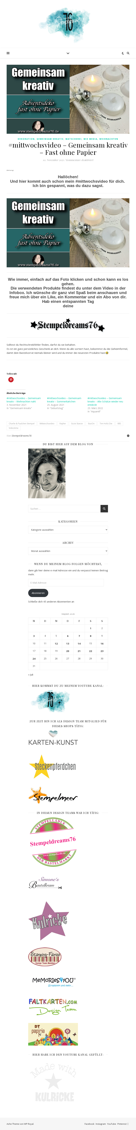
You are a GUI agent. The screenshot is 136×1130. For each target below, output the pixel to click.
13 (67, 643)
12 (56, 643)
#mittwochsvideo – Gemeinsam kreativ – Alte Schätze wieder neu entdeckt (105, 401)
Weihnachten (108, 139)
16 (102, 643)
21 (79, 651)
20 (67, 651)
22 (90, 651)
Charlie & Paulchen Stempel (21, 423)
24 (34, 658)
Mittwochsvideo (47, 423)
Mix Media (90, 139)
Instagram (101, 1123)
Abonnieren (38, 593)
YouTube (111, 1123)
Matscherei (74, 139)
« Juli (30, 674)
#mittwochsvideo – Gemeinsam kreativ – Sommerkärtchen (64, 400)
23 (102, 651)
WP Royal (29, 1123)
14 (79, 643)
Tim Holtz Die (106, 423)
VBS (119, 423)
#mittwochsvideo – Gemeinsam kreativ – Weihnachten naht (24, 400)
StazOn (91, 423)
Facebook (89, 1123)
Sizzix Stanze (77, 423)
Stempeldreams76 (22, 435)
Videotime (13, 428)
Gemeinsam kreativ (50, 139)
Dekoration (26, 139)
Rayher (63, 423)
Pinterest (122, 1123)
